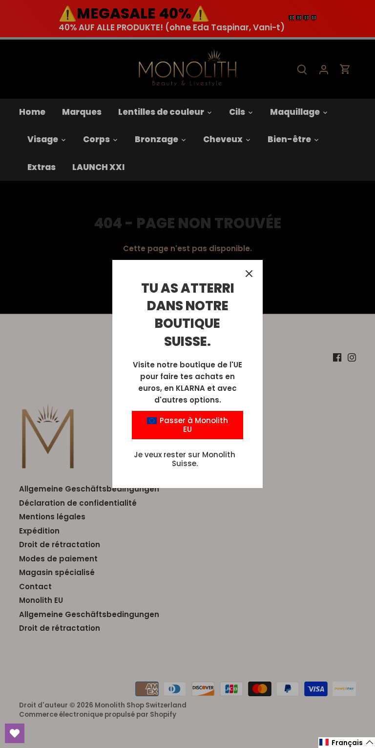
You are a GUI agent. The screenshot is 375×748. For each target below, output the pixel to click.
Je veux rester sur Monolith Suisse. (184, 459)
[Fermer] (249, 273)
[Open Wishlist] (14, 733)
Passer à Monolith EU (193, 424)
